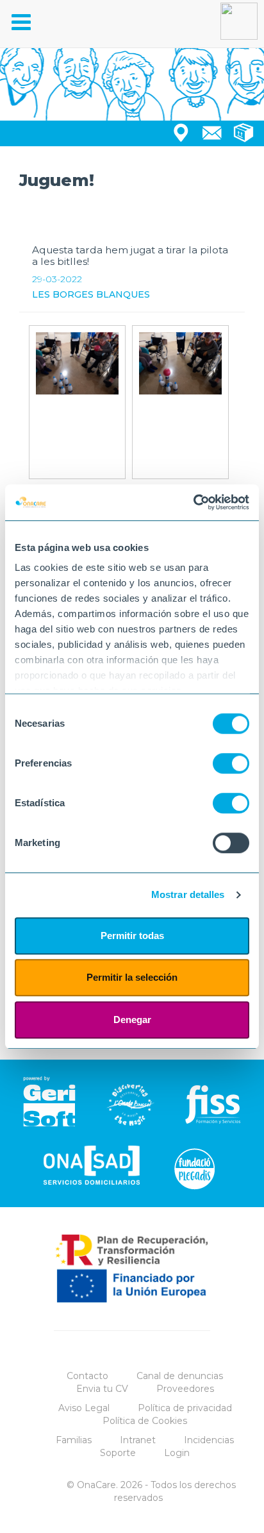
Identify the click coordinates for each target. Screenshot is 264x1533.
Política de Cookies (145, 1421)
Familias (74, 1440)
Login (177, 1453)
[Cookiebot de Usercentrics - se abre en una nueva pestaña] (193, 502)
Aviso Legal (84, 1408)
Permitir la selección (132, 977)
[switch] (231, 763)
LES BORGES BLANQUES (91, 294)
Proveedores (185, 1388)
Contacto (87, 1376)
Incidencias (209, 1440)
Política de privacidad (185, 1408)
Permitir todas (132, 935)
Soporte (118, 1453)
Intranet (138, 1440)
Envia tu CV (102, 1388)
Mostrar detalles (188, 894)
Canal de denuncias (179, 1376)
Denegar (132, 1019)
